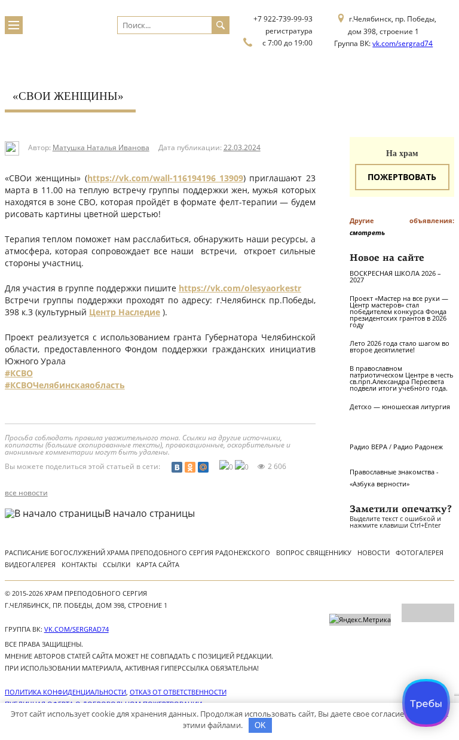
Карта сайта (157, 564)
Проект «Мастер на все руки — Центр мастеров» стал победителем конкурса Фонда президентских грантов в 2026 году (399, 311)
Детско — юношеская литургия (400, 406)
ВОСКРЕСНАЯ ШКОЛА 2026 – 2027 (395, 276)
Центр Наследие (124, 312)
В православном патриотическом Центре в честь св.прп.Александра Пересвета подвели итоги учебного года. (402, 378)
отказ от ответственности (178, 691)
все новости (26, 493)
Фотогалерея (419, 552)
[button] (160, 409)
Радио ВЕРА (368, 446)
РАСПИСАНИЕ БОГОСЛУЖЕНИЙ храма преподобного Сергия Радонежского (137, 552)
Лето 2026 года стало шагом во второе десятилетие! (399, 346)
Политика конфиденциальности (65, 691)
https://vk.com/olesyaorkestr (240, 288)
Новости (373, 552)
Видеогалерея (30, 564)
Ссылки (116, 564)
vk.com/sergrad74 (402, 43)
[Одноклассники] (190, 467)
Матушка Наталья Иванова (101, 147)
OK (260, 725)
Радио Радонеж (418, 446)
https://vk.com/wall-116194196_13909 (165, 178)
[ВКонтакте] (177, 467)
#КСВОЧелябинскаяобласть (65, 385)
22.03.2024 (242, 147)
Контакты (79, 564)
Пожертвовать (402, 176)
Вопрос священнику (313, 552)
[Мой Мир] (203, 467)
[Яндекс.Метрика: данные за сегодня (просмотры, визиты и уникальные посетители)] (360, 620)
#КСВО (19, 373)
